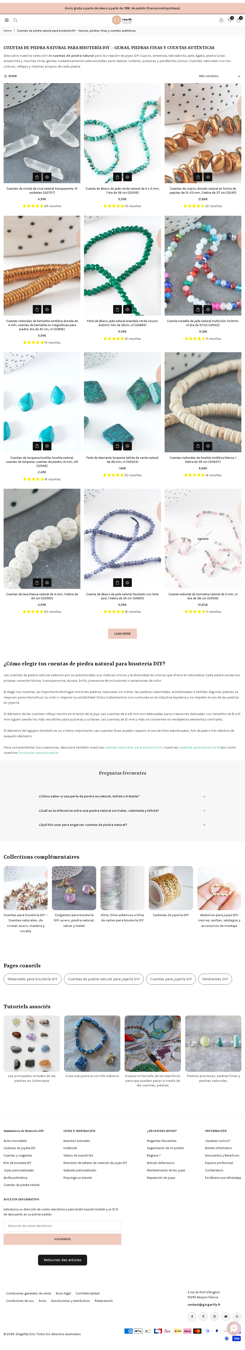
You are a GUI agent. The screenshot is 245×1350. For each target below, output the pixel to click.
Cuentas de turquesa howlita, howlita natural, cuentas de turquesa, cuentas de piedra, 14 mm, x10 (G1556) (42, 462)
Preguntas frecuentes (162, 1141)
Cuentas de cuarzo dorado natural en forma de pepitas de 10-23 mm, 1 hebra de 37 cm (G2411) (203, 190)
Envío (42, 1301)
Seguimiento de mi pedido (165, 1148)
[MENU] (6, 20)
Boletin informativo (218, 1148)
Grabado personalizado (79, 1170)
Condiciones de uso (20, 1301)
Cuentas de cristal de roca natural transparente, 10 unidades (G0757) (42, 190)
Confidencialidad (88, 1293)
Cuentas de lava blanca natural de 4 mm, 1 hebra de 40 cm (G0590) (42, 596)
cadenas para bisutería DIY (200, 747)
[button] (234, 1328)
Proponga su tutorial (77, 1178)
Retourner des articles (62, 1260)
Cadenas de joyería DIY (19, 1148)
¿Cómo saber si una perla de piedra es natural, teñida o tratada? (89, 796)
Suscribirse (62, 1239)
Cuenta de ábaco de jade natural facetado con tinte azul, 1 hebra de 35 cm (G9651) (122, 596)
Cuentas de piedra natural (21, 1185)
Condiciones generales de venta (28, 1293)
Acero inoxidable (15, 1141)
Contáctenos (214, 1170)
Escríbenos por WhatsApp (223, 1178)
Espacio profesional (219, 1163)
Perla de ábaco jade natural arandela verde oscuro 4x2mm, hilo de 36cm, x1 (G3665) (122, 323)
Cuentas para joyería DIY (171, 979)
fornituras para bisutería (38, 753)
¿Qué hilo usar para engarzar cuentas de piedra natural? (83, 825)
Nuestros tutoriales (76, 1141)
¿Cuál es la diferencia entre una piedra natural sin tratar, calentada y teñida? (99, 811)
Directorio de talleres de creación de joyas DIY (95, 1163)
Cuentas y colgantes (18, 1155)
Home (7, 30)
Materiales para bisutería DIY (32, 979)
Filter (13, 76)
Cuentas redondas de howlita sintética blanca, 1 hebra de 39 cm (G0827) (203, 460)
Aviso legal (63, 1293)
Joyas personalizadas (19, 1170)
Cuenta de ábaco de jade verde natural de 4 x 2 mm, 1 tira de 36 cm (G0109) (122, 190)
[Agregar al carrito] (37, 177)
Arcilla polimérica (15, 1178)
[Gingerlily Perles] (123, 20)
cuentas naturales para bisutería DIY (134, 747)
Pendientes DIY (215, 979)
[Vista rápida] (47, 177)
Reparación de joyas (161, 1178)
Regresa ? (154, 1155)
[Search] (15, 20)
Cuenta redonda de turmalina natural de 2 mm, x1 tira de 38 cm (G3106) (203, 596)
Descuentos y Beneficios (222, 1155)
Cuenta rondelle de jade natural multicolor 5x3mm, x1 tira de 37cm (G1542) (203, 323)
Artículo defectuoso (161, 1163)
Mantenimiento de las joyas (166, 1170)
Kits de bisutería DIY (17, 1163)
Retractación (104, 1301)
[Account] (221, 20)
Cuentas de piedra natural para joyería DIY (104, 979)
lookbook (70, 1148)
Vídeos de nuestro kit (78, 1155)
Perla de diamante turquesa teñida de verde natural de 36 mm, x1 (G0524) (122, 460)
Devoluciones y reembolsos (70, 1301)
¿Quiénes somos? (217, 1141)
